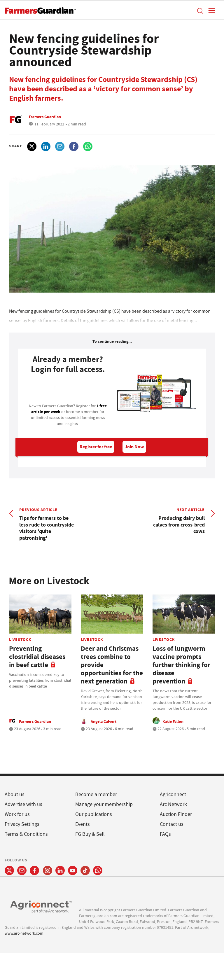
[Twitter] (9, 870)
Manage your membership (104, 804)
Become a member (96, 794)
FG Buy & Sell (90, 834)
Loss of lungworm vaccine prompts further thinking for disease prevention (181, 665)
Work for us (17, 814)
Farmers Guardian (45, 117)
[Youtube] (72, 870)
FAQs (165, 834)
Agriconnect (173, 794)
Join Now (134, 447)
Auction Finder (176, 814)
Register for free (96, 447)
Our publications (93, 814)
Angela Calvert (103, 721)
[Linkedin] (60, 870)
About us (14, 794)
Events (82, 824)
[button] (200, 11)
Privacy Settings (22, 824)
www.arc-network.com (24, 933)
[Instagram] (47, 870)
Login (68, 390)
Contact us (171, 824)
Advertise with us (23, 804)
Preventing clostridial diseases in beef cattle (37, 656)
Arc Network (173, 804)
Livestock (20, 639)
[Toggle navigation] (210, 11)
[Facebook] (34, 870)
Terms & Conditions (26, 834)
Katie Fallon (172, 721)
